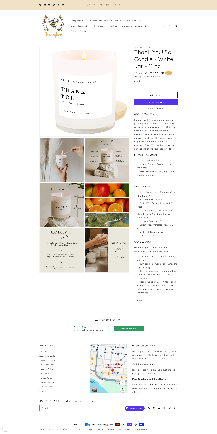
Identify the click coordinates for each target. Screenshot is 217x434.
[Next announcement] (135, 4)
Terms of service (94, 429)
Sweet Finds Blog (47, 360)
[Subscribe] (82, 408)
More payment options (155, 108)
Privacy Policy (45, 378)
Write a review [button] (128, 328)
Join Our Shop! (46, 386)
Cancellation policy (141, 429)
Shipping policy (108, 429)
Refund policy (67, 429)
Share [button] (139, 300)
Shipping (137, 77)
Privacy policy (80, 429)
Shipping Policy (46, 369)
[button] (79, 20)
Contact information (123, 429)
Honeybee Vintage (52, 429)
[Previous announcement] (82, 4)
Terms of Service (47, 382)
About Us (43, 351)
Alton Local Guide (47, 356)
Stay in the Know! (47, 364)
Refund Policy (45, 373)
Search (42, 391)
